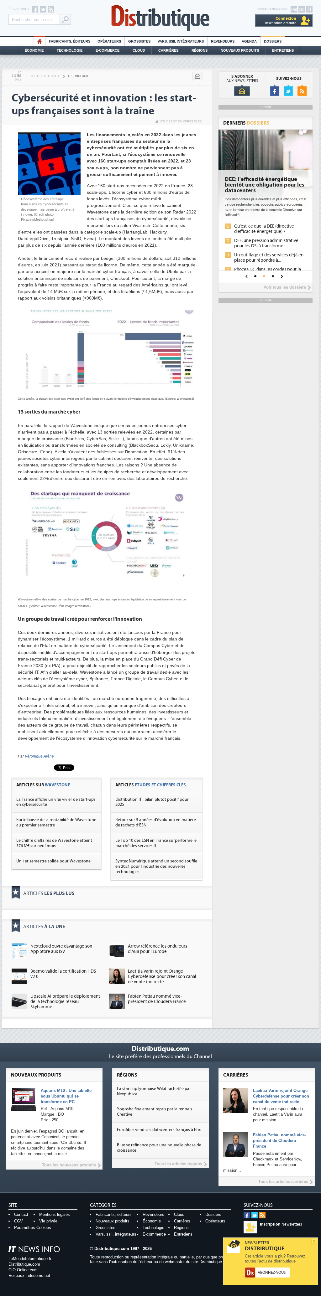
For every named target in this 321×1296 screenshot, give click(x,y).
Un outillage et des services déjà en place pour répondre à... (268, 257)
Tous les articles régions (178, 1163)
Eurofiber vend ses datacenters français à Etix (159, 1129)
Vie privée (48, 1221)
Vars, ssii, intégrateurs (116, 1234)
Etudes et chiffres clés (181, 121)
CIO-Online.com (23, 1270)
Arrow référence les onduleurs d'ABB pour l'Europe (157, 949)
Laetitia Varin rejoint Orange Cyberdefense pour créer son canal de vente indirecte (162, 977)
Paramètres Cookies (32, 1227)
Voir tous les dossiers (285, 287)
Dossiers (273, 41)
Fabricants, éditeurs (69, 41)
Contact (21, 1214)
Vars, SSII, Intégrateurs (181, 41)
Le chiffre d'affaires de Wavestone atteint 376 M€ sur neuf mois (54, 843)
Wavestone (57, 785)
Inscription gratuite (280, 20)
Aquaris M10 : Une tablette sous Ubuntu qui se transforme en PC (66, 1096)
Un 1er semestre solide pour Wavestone (53, 861)
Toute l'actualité (45, 76)
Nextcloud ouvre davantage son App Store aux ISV (61, 949)
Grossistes (139, 41)
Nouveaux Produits (240, 50)
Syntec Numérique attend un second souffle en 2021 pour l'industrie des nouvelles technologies (156, 866)
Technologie (69, 50)
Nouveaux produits (112, 1221)
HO (39, 41)
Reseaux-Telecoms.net (29, 1275)
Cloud (139, 50)
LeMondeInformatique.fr (29, 1258)
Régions (200, 50)
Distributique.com (24, 1264)
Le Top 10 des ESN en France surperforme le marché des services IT (156, 843)
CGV (18, 1221)
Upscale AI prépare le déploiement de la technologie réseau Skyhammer (65, 1002)
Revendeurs (222, 41)
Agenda (249, 41)
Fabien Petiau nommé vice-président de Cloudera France (157, 999)
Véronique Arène (39, 756)
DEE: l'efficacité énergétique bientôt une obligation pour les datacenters (264, 185)
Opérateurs (109, 41)
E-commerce (107, 50)
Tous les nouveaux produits (69, 1165)
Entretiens (283, 50)
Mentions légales (54, 1214)
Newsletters (281, 1224)
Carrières (168, 50)
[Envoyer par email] (197, 76)
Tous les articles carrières (283, 1181)
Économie (34, 50)
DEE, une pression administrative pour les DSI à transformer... (266, 243)
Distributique (160, 18)
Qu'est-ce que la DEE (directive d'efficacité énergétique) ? (264, 229)
